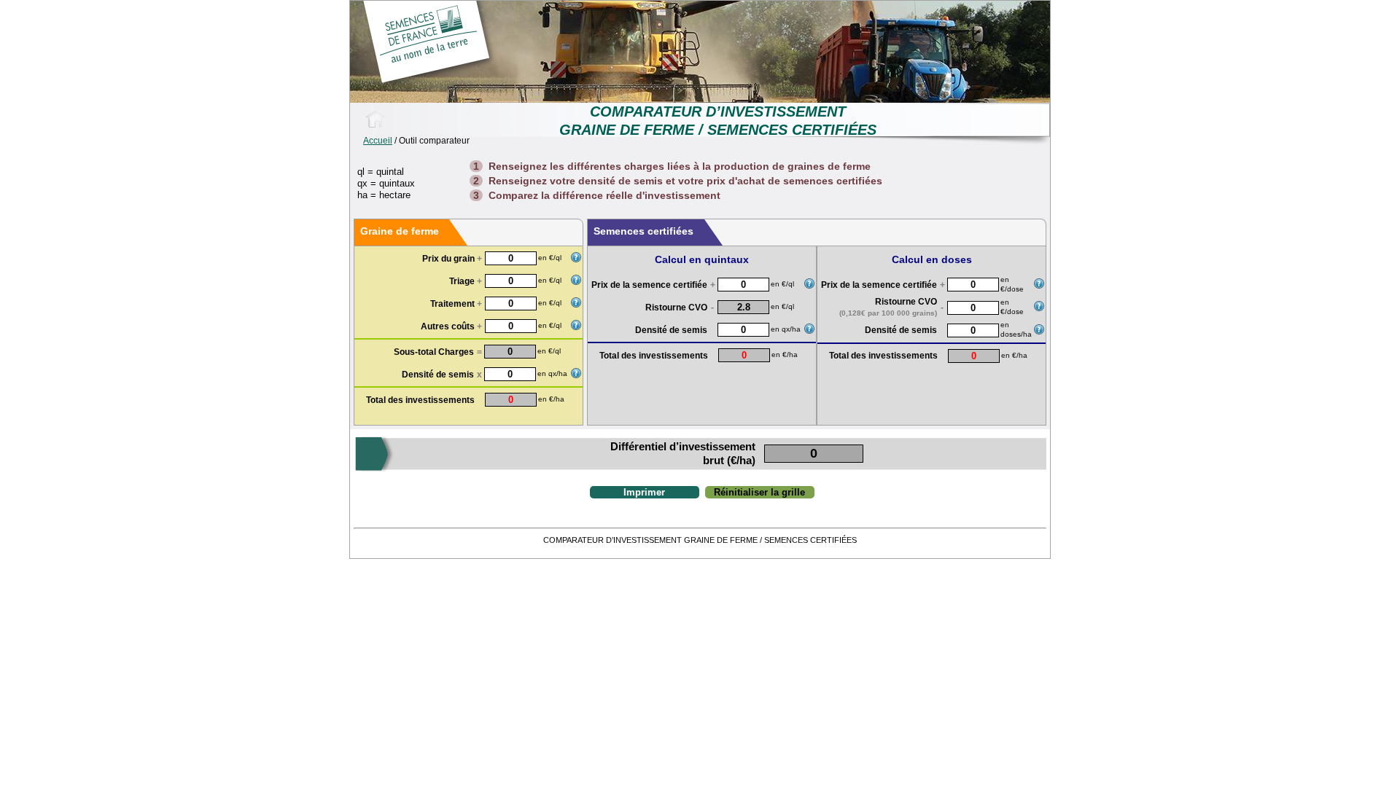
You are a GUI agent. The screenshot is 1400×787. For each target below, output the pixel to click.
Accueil (377, 140)
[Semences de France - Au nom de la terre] (375, 119)
